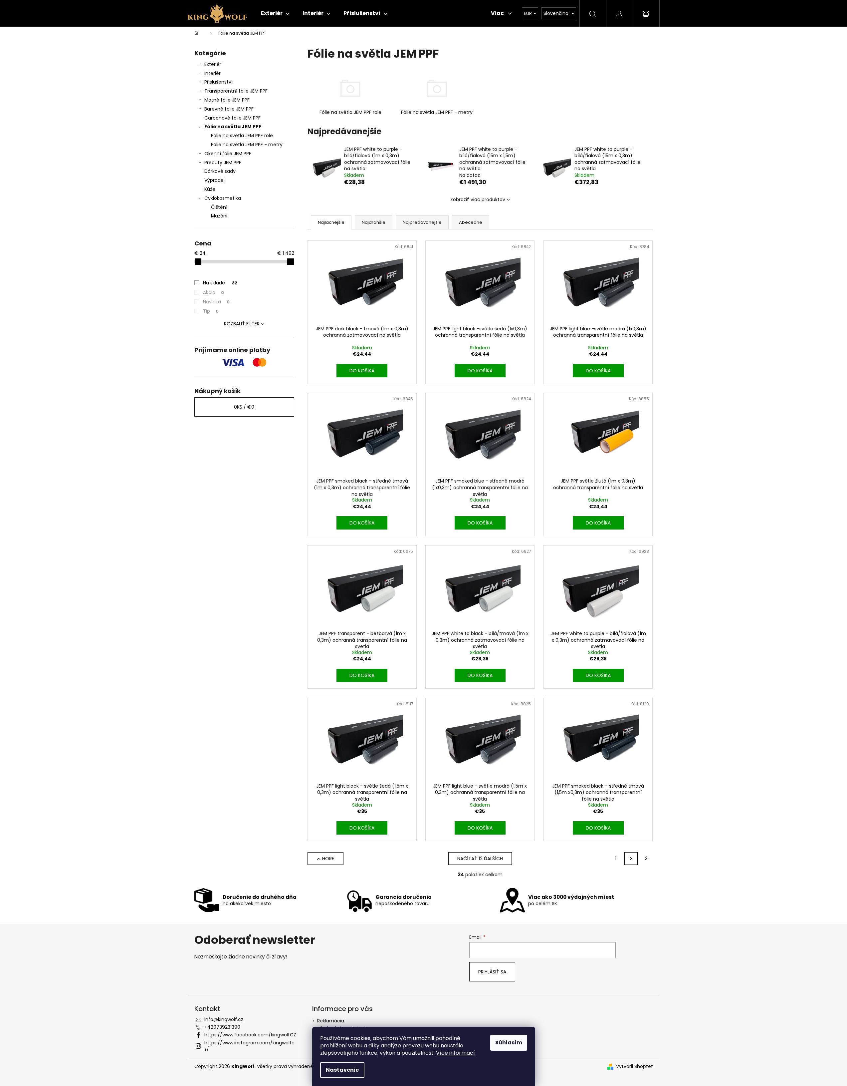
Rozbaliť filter (242, 323)
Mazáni (219, 215)
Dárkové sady (220, 171)
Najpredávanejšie (422, 222)
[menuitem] (275, 13)
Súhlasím (508, 1042)
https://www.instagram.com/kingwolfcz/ (249, 1045)
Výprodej (214, 180)
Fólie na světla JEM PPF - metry (247, 144)
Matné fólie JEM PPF (227, 100)
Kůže (209, 189)
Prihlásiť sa (492, 971)
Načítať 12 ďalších (480, 858)
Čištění (219, 207)
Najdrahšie (373, 222)
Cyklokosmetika (222, 198)
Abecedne (470, 222)
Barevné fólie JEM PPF (229, 109)
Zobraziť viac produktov (477, 199)
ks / (244, 407)
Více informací (455, 1053)
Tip (211, 311)
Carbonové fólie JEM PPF (232, 118)
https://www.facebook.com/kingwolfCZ (250, 1034)
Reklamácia (330, 1020)
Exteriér (212, 64)
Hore (328, 858)
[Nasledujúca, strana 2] (631, 858)
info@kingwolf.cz (223, 1019)
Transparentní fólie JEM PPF (236, 91)
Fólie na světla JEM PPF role (242, 135)
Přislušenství (218, 82)
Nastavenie (342, 1070)
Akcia (213, 292)
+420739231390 (222, 1027)
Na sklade (220, 282)
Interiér (212, 73)
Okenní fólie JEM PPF (227, 153)
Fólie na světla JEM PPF (232, 126)
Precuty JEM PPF (222, 162)
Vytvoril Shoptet (634, 1066)
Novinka (216, 301)
